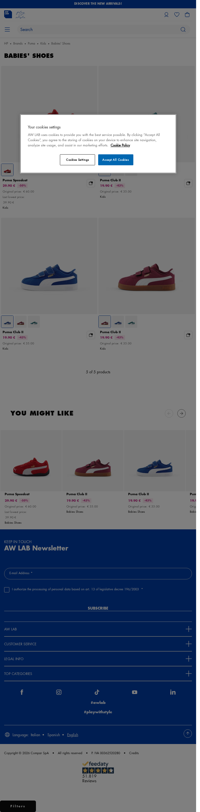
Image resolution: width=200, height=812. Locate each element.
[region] (98, 143)
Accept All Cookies (115, 160)
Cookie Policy (120, 144)
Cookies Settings (77, 160)
